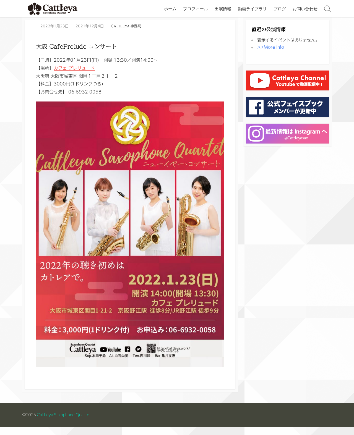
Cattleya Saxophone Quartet (64, 414)
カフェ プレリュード (74, 68)
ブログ (280, 8)
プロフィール (195, 8)
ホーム (170, 8)
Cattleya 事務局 (126, 26)
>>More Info (270, 47)
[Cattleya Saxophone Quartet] (52, 8)
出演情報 (223, 8)
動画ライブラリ (252, 8)
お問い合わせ (305, 8)
